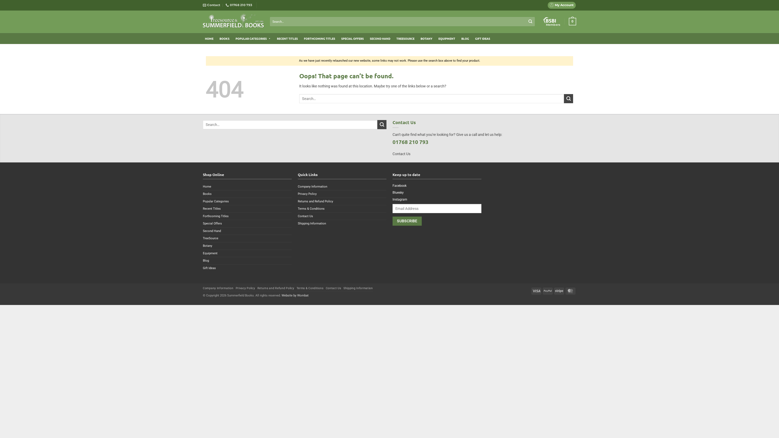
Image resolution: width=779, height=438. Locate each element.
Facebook (400, 186)
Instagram (400, 199)
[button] (572, 21)
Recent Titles (287, 38)
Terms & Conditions (311, 208)
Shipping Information (312, 223)
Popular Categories (251, 38)
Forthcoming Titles (319, 38)
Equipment (446, 38)
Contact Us (305, 216)
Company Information (312, 186)
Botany (426, 38)
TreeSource (405, 38)
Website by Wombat (295, 295)
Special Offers (352, 38)
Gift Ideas (482, 38)
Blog (465, 38)
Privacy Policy (307, 194)
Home (209, 38)
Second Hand (380, 38)
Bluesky (398, 192)
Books (224, 38)
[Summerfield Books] (233, 20)
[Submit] (530, 21)
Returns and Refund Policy (315, 201)
